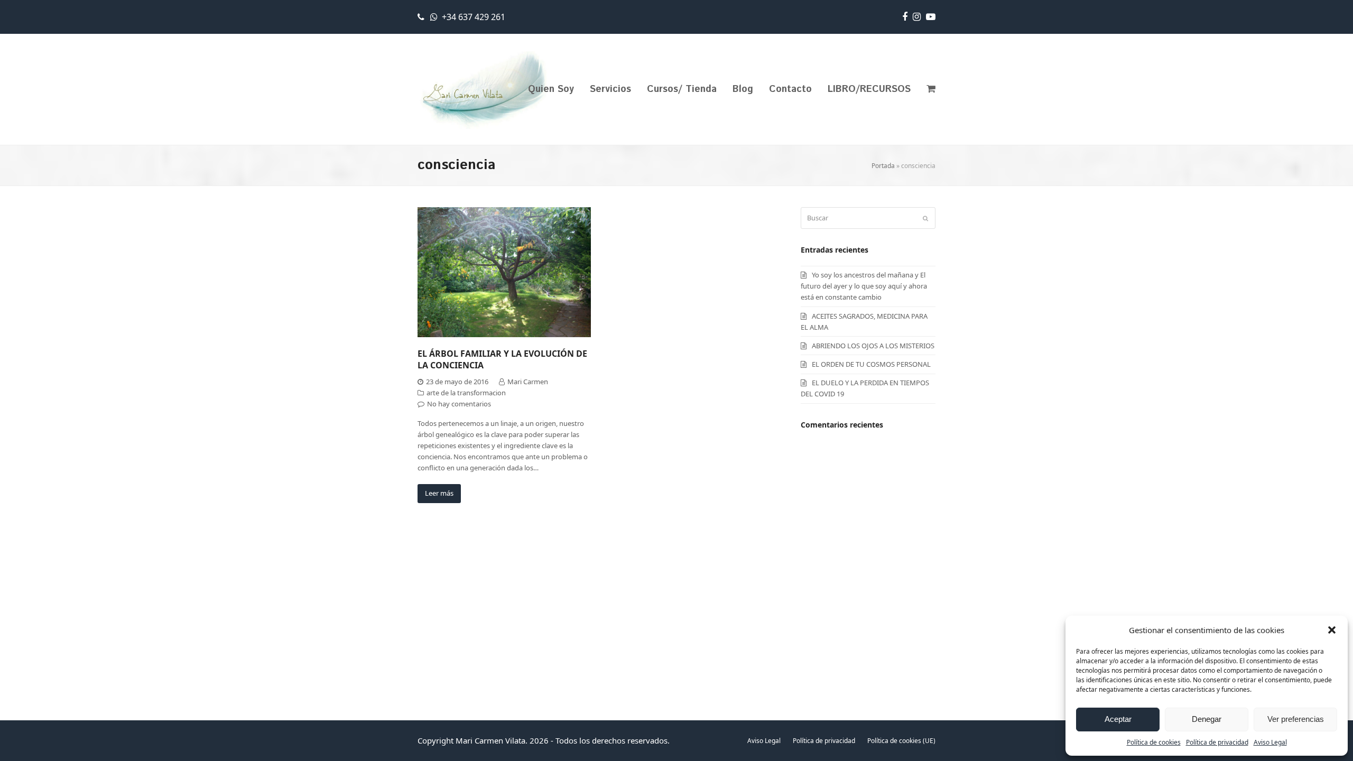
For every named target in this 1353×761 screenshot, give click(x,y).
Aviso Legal (1270, 742)
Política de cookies (1154, 742)
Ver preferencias (1295, 718)
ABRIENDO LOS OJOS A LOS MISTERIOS (873, 345)
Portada (883, 165)
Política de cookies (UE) (901, 740)
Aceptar (1118, 718)
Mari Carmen (527, 381)
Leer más (439, 493)
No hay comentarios (459, 404)
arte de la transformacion (466, 392)
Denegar (1206, 718)
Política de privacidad (1217, 742)
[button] (1332, 630)
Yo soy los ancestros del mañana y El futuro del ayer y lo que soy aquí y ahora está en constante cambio (864, 286)
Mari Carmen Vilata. (491, 740)
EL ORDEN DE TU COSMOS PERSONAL (871, 364)
